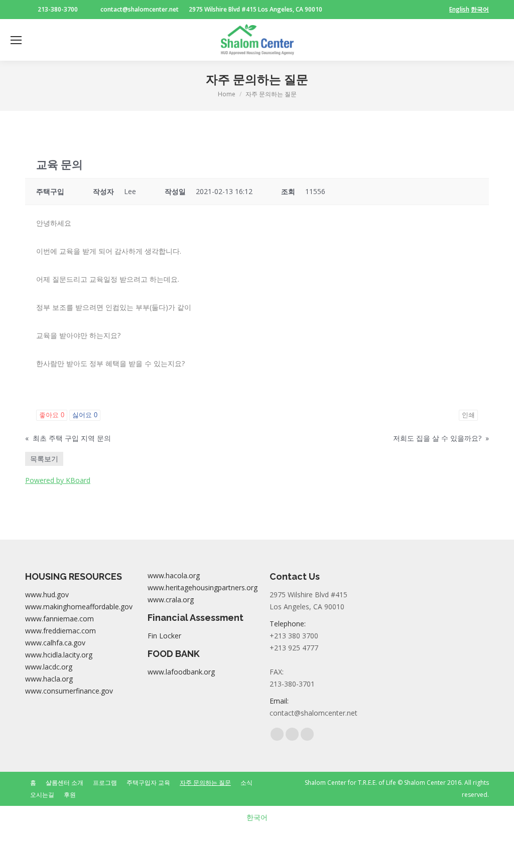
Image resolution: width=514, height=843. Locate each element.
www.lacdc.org (48, 666)
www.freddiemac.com (60, 630)
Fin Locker (164, 635)
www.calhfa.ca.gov (55, 642)
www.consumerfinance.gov (69, 691)
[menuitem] (33, 783)
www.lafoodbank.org (181, 672)
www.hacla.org (49, 679)
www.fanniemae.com (59, 618)
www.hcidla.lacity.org (58, 654)
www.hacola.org (174, 575)
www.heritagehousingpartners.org (203, 587)
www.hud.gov (47, 594)
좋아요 (51, 415)
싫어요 (84, 415)
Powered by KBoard (57, 480)
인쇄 (468, 415)
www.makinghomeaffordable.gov (79, 606)
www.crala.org (171, 599)
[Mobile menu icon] (16, 40)
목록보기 (44, 458)
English (459, 9)
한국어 (480, 9)
